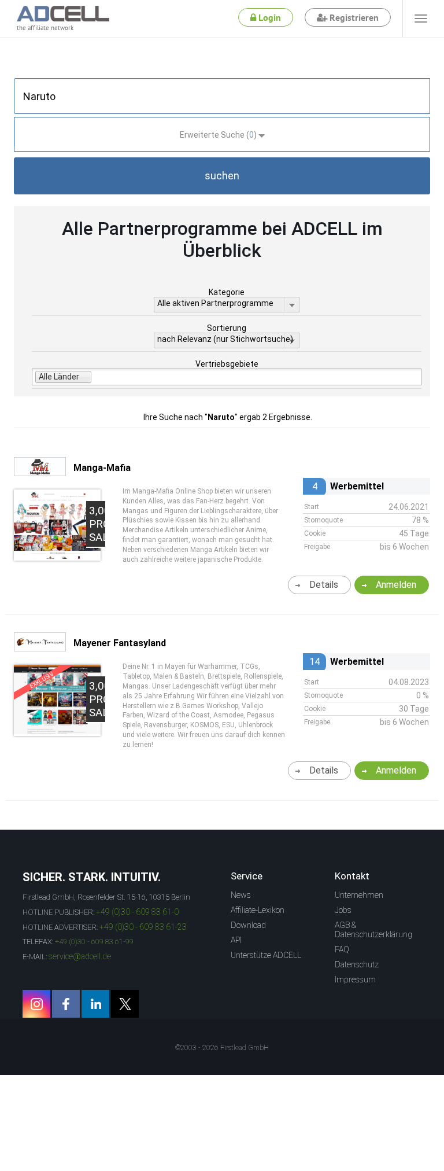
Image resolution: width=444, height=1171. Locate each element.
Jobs (343, 910)
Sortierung (226, 328)
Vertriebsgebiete (226, 364)
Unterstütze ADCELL (266, 955)
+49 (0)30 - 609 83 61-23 (143, 926)
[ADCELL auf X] (125, 1004)
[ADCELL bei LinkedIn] (95, 1004)
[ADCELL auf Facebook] (66, 1004)
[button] (222, 175)
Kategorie (227, 292)
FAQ (342, 949)
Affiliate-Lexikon (257, 910)
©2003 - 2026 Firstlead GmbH (222, 1048)
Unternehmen (359, 895)
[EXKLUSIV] (57, 731)
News (241, 895)
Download (248, 925)
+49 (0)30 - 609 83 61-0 (137, 911)
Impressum (355, 979)
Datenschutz (357, 964)
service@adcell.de (80, 956)
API (236, 940)
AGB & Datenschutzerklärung (373, 929)
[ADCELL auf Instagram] (36, 1004)
